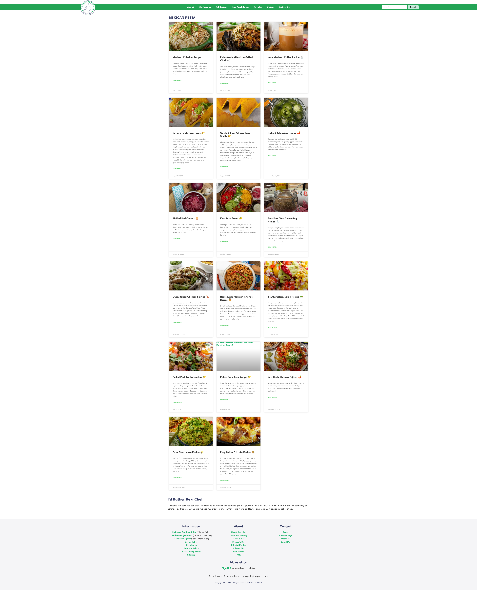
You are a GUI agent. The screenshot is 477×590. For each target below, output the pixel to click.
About (190, 7)
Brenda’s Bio (238, 542)
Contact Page (285, 536)
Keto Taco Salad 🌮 (231, 218)
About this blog (238, 532)
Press (285, 532)
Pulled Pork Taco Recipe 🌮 (235, 377)
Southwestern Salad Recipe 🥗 (285, 297)
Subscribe (284, 7)
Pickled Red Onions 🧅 (186, 218)
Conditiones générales (182, 536)
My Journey (205, 7)
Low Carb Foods (240, 7)
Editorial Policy (191, 548)
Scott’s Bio (238, 539)
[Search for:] (394, 7)
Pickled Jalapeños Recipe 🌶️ (284, 133)
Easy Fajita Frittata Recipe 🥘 (237, 452)
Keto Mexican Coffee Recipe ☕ (285, 57)
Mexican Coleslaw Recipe (187, 57)
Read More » (177, 80)
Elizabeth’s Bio (238, 545)
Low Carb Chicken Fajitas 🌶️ (284, 377)
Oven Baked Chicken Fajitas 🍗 (191, 297)
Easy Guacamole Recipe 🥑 (188, 452)
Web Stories (238, 552)
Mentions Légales (182, 539)
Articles (258, 7)
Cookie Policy (191, 542)
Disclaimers (191, 545)
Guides (270, 7)
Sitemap (191, 555)
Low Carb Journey (238, 536)
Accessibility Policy (191, 552)
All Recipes (221, 7)
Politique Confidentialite (184, 532)
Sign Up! (227, 568)
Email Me (285, 542)
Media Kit (285, 539)
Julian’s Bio (238, 548)
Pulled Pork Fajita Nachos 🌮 (189, 377)
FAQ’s (238, 555)
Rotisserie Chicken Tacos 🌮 (189, 133)
